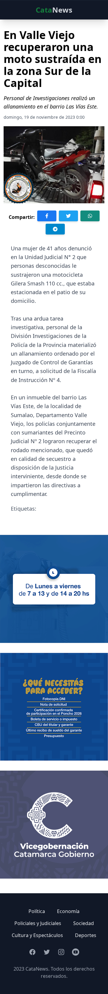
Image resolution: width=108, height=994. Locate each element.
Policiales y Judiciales (37, 923)
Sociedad (83, 923)
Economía (68, 911)
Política (36, 911)
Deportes (85, 935)
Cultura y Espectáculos (37, 935)
